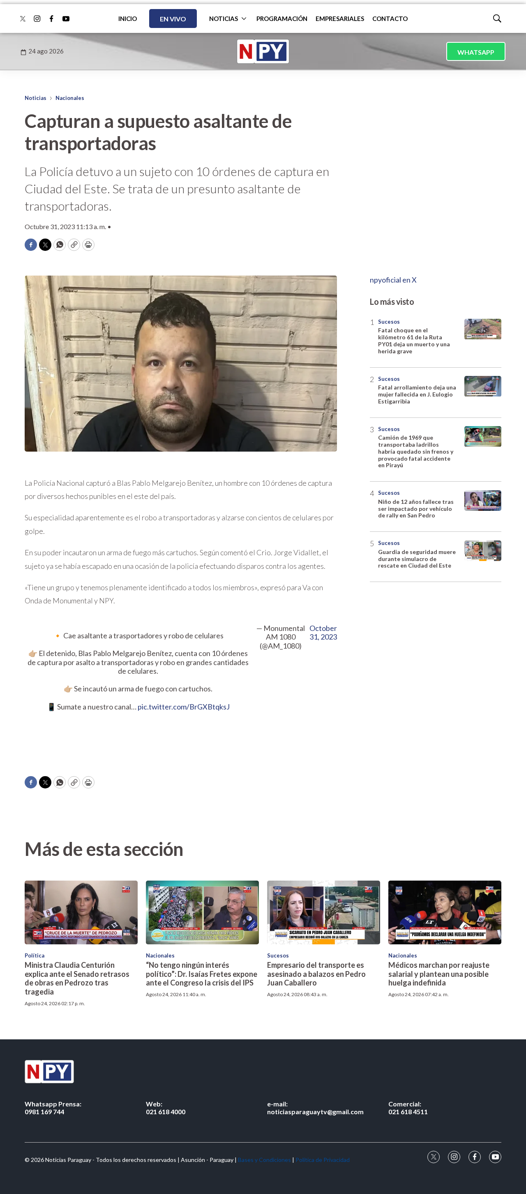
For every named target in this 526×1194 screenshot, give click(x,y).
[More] (244, 18)
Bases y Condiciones (264, 1159)
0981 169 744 (53, 1107)
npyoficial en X (393, 279)
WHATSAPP (475, 52)
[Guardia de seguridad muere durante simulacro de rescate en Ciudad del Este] (482, 550)
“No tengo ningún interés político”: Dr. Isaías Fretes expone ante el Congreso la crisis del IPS (201, 973)
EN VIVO (173, 19)
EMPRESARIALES (340, 18)
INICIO (127, 18)
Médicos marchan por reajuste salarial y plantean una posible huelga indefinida (438, 973)
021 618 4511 (408, 1107)
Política (34, 955)
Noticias (35, 98)
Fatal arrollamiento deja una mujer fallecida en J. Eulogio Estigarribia (417, 394)
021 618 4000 (165, 1107)
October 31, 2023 (323, 633)
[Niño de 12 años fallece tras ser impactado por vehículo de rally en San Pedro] (482, 500)
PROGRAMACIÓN (281, 18)
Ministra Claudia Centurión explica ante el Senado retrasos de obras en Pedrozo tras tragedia (77, 978)
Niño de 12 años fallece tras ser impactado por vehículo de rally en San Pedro (416, 508)
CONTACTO (390, 18)
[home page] (263, 51)
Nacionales (69, 98)
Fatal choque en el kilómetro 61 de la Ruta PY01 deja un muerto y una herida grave (414, 341)
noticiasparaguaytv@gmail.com (315, 1107)
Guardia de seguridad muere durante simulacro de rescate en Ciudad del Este (417, 558)
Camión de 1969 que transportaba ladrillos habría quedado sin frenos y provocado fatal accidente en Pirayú (415, 451)
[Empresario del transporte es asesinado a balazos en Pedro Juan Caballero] (323, 912)
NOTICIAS (223, 18)
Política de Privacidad (322, 1159)
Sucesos (389, 321)
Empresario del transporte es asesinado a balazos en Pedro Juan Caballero (316, 973)
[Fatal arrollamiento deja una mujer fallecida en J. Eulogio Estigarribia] (482, 386)
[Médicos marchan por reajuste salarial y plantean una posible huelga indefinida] (444, 912)
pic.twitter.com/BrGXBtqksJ (184, 706)
